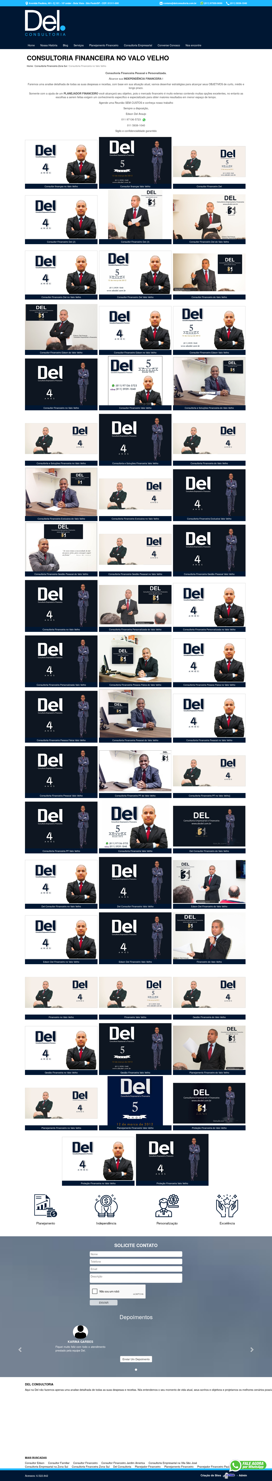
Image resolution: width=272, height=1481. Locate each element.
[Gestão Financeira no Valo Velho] (61, 1048)
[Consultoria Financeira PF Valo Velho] (61, 826)
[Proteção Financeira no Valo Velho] (98, 1158)
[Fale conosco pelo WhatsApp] (247, 1465)
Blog (65, 45)
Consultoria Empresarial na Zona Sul (46, 1466)
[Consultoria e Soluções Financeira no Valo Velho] (61, 438)
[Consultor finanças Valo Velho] (135, 161)
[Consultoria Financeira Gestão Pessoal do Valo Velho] (61, 549)
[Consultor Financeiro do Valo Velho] (209, 272)
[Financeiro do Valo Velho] (209, 937)
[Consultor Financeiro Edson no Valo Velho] (135, 328)
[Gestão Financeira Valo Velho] (135, 1048)
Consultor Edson (34, 1463)
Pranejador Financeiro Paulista (215, 1466)
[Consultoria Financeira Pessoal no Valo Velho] (209, 715)
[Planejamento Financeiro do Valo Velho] (209, 1048)
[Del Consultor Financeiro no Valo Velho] (61, 882)
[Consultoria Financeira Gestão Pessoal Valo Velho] (209, 549)
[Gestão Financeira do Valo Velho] (209, 992)
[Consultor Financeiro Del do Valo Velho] (209, 217)
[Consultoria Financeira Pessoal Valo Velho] (61, 771)
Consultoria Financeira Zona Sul (51, 65)
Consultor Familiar (59, 1463)
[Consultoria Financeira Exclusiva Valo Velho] (209, 494)
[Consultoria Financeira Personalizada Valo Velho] (61, 660)
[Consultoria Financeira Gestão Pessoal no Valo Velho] (135, 549)
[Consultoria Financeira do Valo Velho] (209, 438)
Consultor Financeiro (85, 1463)
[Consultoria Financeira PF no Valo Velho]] (209, 771)
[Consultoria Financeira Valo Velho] (135, 826)
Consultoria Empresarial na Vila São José (173, 1463)
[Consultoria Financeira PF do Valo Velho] (135, 771)
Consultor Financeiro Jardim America (123, 1463)
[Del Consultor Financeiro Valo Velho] (135, 882)
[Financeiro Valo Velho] (135, 992)
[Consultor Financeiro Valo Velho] (135, 383)
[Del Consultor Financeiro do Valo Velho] (209, 826)
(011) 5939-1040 (238, 3)
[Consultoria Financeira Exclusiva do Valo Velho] (61, 494)
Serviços (79, 45)
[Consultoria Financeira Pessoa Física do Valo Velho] (135, 660)
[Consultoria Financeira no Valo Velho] (61, 605)
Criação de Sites (211, 1475)
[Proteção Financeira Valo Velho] (172, 1158)
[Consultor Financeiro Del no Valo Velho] (61, 272)
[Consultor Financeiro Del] (209, 161)
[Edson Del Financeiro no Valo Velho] (61, 937)
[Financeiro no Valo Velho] (61, 992)
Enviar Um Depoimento (136, 1359)
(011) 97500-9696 (213, 3)
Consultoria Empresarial (138, 45)
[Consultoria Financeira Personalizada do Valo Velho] (135, 605)
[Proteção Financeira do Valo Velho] (209, 1103)
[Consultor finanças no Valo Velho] (61, 161)
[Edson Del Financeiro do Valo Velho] (209, 882)
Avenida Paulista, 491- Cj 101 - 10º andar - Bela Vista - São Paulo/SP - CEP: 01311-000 (73, 3)
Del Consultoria (122, 1466)
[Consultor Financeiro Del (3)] (135, 217)
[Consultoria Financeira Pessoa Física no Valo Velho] (209, 660)
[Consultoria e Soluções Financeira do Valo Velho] (209, 383)
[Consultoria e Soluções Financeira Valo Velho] (135, 438)
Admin (243, 1475)
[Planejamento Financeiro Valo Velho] (135, 1103)
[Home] (45, 23)
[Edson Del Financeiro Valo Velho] (135, 937)
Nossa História (48, 45)
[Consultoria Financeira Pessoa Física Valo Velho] (61, 715)
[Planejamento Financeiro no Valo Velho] (61, 1103)
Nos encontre (193, 45)
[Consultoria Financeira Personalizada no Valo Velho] (209, 605)
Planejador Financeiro (148, 1466)
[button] (20, 1349)
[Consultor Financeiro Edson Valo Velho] (209, 328)
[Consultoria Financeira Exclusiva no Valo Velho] (135, 494)
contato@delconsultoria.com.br (180, 3)
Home (31, 45)
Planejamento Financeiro (103, 45)
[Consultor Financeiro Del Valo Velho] (135, 272)
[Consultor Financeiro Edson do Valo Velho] (61, 328)
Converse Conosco (169, 45)
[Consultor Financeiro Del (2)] (61, 217)
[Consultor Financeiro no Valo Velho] (61, 383)
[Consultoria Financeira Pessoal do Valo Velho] (135, 715)
